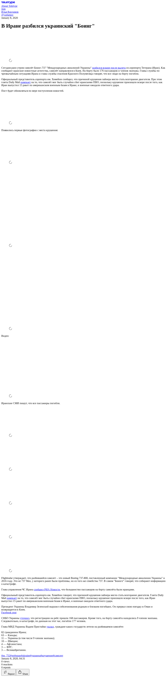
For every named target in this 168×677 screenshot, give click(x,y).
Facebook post (8, 612)
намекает (26, 82)
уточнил (24, 618)
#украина (35, 655)
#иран (17, 655)
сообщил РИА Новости (47, 589)
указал (50, 626)
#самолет (58, 655)
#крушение (47, 655)
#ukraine (25, 655)
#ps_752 (5, 655)
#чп (12, 655)
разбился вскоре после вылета (109, 67)
